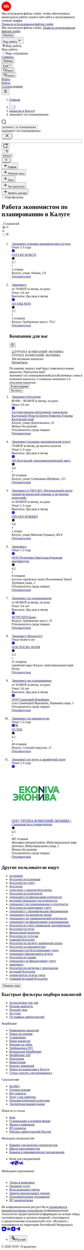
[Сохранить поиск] (5, 146)
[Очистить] (7, 136)
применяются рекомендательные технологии (34, 1208)
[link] (8, 70)
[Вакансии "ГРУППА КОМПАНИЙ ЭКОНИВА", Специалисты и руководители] (46, 794)
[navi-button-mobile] (5, 91)
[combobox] (20, 127)
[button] (6, 79)
